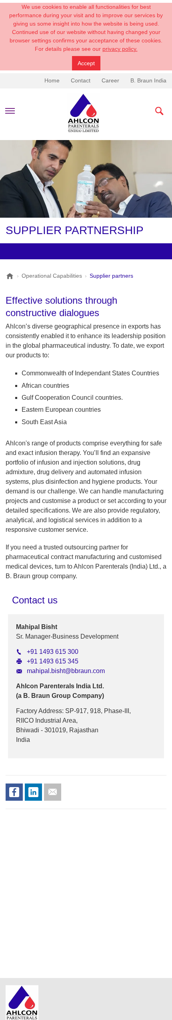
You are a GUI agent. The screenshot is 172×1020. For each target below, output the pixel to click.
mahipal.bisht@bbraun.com (66, 670)
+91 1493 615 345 (52, 661)
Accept (86, 63)
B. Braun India (148, 80)
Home (52, 80)
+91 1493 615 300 (52, 651)
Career (110, 80)
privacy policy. (120, 49)
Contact (80, 80)
